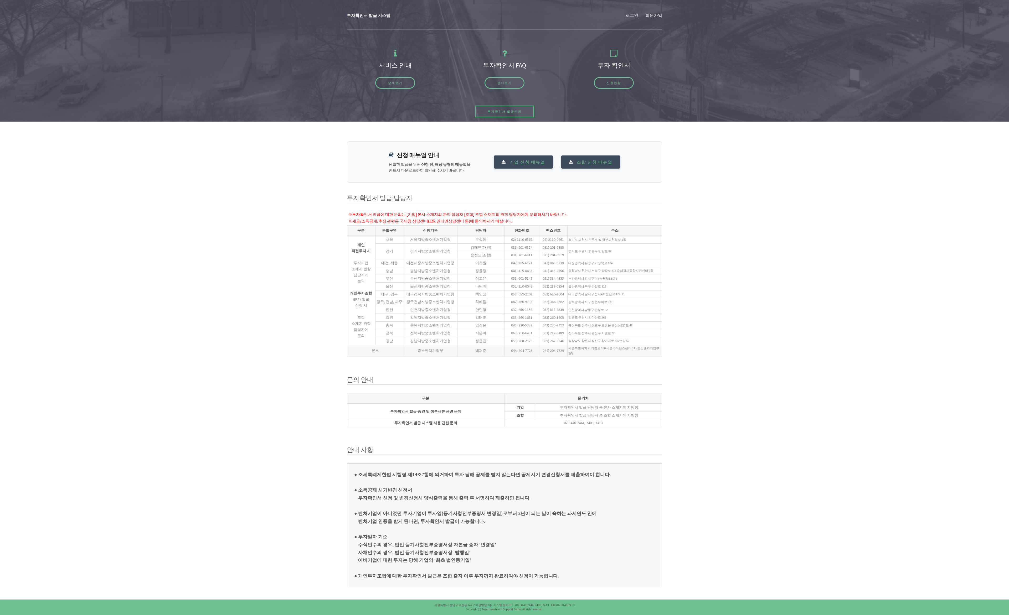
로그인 (632, 15)
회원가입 (653, 15)
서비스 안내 (395, 65)
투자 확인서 (614, 65)
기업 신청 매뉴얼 (526, 162)
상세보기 (395, 83)
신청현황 (613, 83)
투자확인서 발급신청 (504, 111)
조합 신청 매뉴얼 (593, 162)
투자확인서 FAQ (504, 65)
